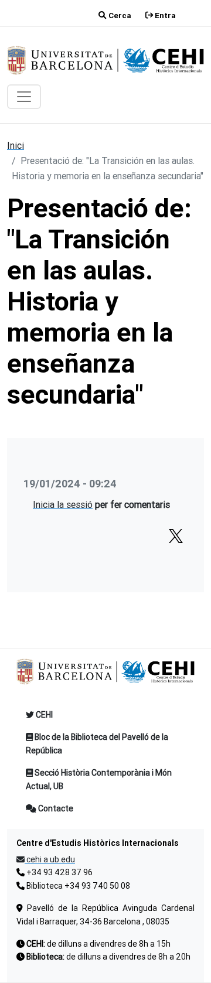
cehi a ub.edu (50, 859)
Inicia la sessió (63, 504)
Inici (15, 145)
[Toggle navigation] (24, 96)
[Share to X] (175, 536)
